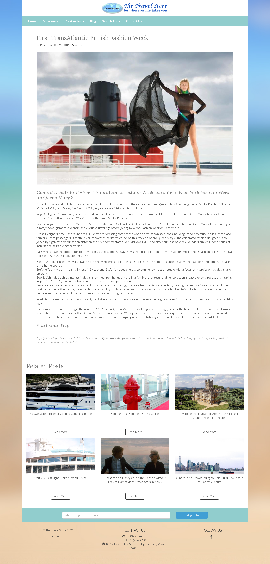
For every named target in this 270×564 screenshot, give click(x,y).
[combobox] (116, 515)
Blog (93, 21)
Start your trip (192, 515)
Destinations (75, 21)
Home (32, 21)
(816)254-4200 (137, 540)
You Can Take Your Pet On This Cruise (135, 414)
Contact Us (134, 21)
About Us (58, 536)
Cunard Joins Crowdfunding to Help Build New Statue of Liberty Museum (209, 480)
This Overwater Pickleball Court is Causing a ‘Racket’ (60, 414)
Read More (61, 432)
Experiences (51, 21)
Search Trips (111, 21)
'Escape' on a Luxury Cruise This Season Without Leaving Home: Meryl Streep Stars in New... (135, 480)
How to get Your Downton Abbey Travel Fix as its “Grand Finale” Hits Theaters (209, 416)
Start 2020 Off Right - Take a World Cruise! (60, 478)
